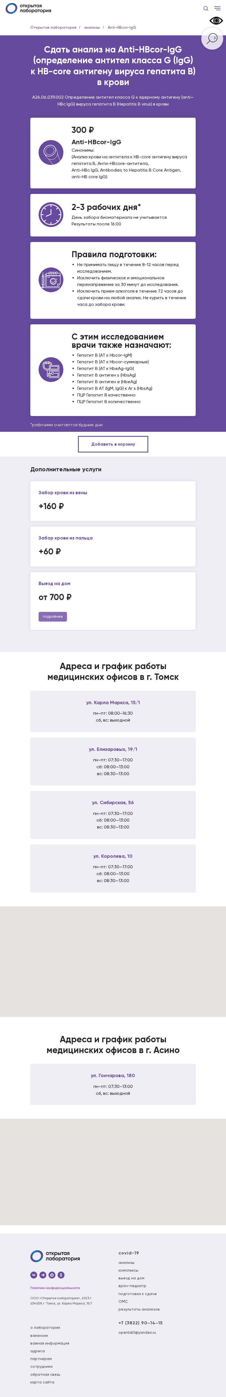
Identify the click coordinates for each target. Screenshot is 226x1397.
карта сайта (42, 1382)
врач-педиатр (132, 1285)
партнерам (41, 1358)
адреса (37, 1351)
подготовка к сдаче (138, 1293)
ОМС (123, 1301)
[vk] (33, 1275)
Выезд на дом (54, 583)
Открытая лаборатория (53, 27)
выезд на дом (131, 1278)
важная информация (49, 1343)
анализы (92, 27)
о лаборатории (45, 1327)
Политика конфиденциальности (55, 1288)
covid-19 (129, 1253)
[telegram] (42, 1275)
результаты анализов (139, 1309)
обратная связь (45, 1374)
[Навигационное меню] (217, 8)
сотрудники (41, 1366)
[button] (205, 8)
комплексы (128, 1270)
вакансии (39, 1335)
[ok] (61, 1275)
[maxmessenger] (52, 1275)
